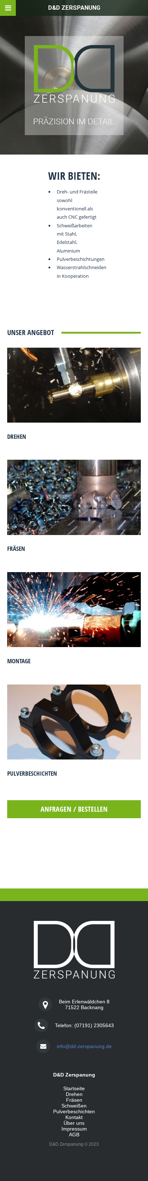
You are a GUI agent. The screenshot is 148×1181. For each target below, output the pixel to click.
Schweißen (74, 1105)
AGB (74, 1134)
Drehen (16, 436)
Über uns (74, 1123)
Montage (19, 661)
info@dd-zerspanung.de (84, 1046)
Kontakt (74, 1117)
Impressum (74, 1128)
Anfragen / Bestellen (74, 809)
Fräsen (16, 548)
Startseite (74, 1088)
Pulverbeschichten (32, 773)
